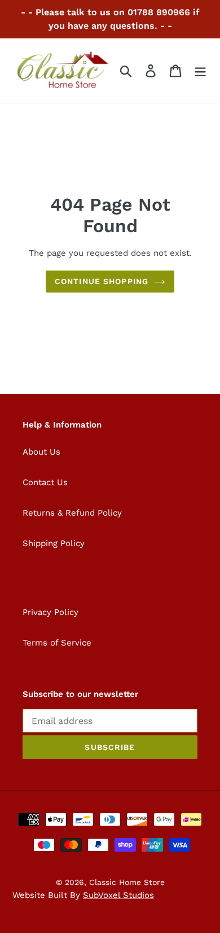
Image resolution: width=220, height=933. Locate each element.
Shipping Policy (54, 543)
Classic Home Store (127, 882)
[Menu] (200, 71)
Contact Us (45, 482)
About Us (41, 452)
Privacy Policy (50, 612)
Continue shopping (101, 281)
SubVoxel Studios (118, 895)
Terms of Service (57, 643)
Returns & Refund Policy (72, 513)
